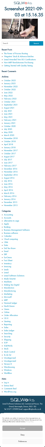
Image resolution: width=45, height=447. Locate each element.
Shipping (7, 339)
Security (7, 336)
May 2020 (8, 132)
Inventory (8, 263)
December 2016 (10, 169)
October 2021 (10, 102)
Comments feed (10, 388)
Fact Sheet (8, 260)
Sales (6, 327)
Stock (6, 349)
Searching (8, 333)
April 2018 (8, 144)
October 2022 (10, 89)
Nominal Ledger (10, 303)
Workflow (8, 373)
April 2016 (8, 190)
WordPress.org (10, 391)
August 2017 (9, 156)
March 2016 (9, 193)
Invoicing (7, 266)
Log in (6, 382)
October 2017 (10, 153)
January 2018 (9, 147)
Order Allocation (11, 315)
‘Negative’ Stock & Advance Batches (19, 56)
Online (6, 312)
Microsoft (8, 297)
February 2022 (10, 98)
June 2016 (8, 184)
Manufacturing (10, 291)
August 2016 (9, 178)
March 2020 (9, 135)
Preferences (22, 441)
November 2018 (11, 138)
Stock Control (9, 352)
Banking (7, 227)
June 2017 (8, 162)
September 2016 (11, 175)
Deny (22, 435)
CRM (6, 242)
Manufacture (9, 288)
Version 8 (8, 364)
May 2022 (8, 95)
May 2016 (8, 187)
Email (6, 251)
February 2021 (10, 120)
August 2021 (9, 108)
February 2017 (10, 165)
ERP (5, 254)
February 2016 (10, 196)
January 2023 (9, 83)
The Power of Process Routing (16, 53)
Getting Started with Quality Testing (18, 65)
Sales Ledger (9, 330)
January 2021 (9, 123)
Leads (6, 269)
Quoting (7, 321)
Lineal (6, 272)
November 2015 (11, 205)
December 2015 (10, 202)
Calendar (8, 236)
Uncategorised (10, 358)
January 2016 (9, 199)
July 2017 (8, 159)
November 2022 (11, 86)
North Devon (9, 306)
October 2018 (10, 141)
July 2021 (8, 111)
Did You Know (9, 248)
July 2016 (8, 181)
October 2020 (10, 126)
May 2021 (8, 117)
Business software (11, 233)
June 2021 (8, 114)
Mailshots (8, 282)
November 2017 (11, 150)
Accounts (7, 218)
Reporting (8, 324)
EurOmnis (8, 257)
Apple (6, 224)
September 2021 (11, 105)
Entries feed (8, 385)
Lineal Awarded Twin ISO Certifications (20, 59)
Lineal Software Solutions (14, 275)
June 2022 (8, 92)
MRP (6, 300)
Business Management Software (17, 230)
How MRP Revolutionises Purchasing (18, 62)
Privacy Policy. (30, 421)
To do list (7, 355)
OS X (6, 318)
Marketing (8, 294)
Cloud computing (11, 239)
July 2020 (8, 129)
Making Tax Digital (11, 285)
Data (6, 245)
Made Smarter (10, 279)
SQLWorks (8, 346)
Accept (22, 428)
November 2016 (11, 172)
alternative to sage (11, 221)
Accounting (8, 215)
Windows (8, 370)
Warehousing (9, 367)
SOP (6, 342)
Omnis (6, 309)
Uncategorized (10, 361)
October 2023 (10, 80)
